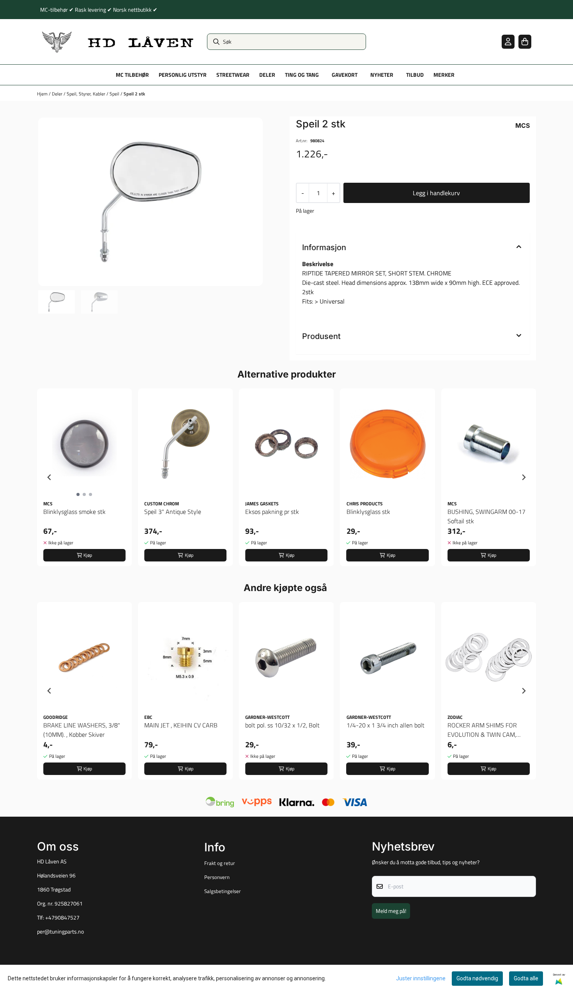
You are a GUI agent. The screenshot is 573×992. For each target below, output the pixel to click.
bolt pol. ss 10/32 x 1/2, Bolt (282, 725)
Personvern (217, 877)
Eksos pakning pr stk (272, 511)
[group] (84, 477)
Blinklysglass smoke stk (74, 511)
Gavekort (344, 75)
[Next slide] (523, 477)
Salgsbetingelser (222, 891)
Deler (58, 93)
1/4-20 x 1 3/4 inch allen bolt (385, 725)
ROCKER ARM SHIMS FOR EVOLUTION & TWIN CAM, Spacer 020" (482, 729)
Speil (115, 93)
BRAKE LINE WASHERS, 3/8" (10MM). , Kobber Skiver (81, 729)
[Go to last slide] (49, 477)
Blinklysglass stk (368, 511)
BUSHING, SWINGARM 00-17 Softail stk (486, 516)
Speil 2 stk (134, 93)
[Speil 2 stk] (150, 202)
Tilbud (415, 75)
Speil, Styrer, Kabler (86, 93)
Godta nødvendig (477, 978)
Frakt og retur (219, 863)
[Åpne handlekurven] (524, 41)
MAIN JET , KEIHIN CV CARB (181, 725)
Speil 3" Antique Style (172, 511)
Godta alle (526, 978)
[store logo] (118, 42)
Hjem (43, 93)
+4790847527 (62, 917)
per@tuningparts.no (60, 932)
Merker (444, 75)
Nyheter (381, 75)
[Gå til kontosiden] (508, 41)
